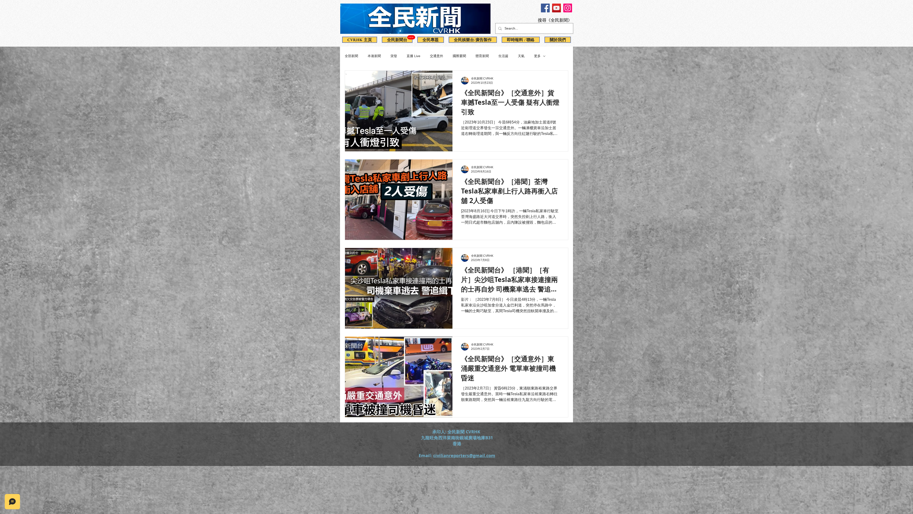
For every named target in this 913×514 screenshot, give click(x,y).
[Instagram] (567, 8)
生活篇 (503, 56)
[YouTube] (556, 8)
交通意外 (436, 56)
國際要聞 (459, 56)
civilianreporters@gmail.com (464, 456)
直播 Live (413, 56)
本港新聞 (374, 56)
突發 (393, 56)
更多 (537, 56)
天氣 (521, 56)
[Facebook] (545, 8)
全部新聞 (351, 56)
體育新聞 (482, 56)
